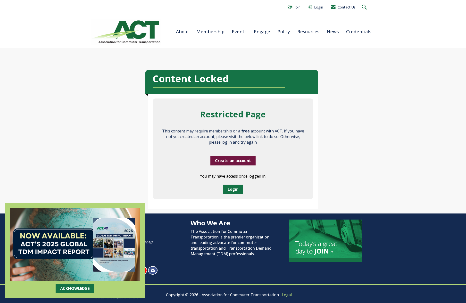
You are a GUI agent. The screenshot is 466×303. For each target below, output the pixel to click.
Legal (287, 294)
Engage (262, 31)
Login (233, 189)
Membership (210, 31)
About (182, 31)
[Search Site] (365, 7)
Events (239, 31)
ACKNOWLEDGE (75, 288)
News (333, 31)
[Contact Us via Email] (153, 270)
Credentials (358, 31)
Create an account (233, 160)
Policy (283, 31)
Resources (308, 31)
